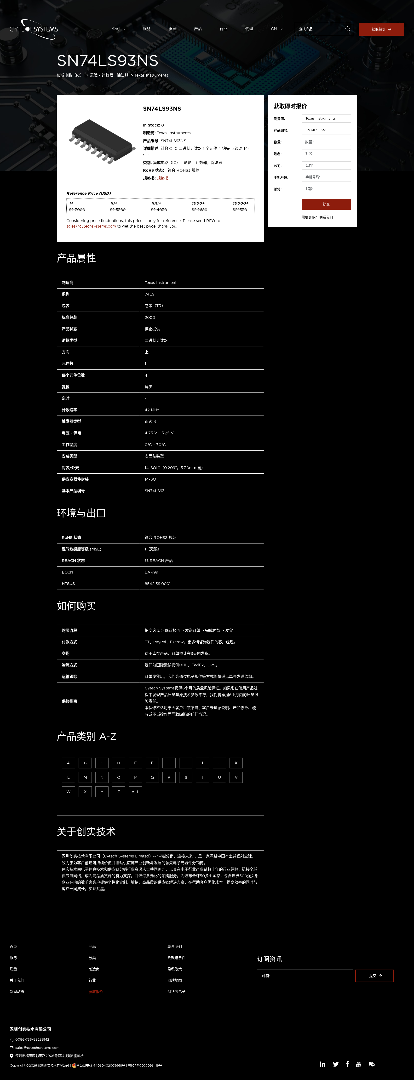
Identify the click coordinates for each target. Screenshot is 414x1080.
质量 (172, 28)
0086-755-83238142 (32, 1039)
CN (274, 28)
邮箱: (278, 189)
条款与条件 (176, 958)
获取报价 (379, 29)
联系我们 (326, 217)
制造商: (279, 119)
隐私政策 (174, 969)
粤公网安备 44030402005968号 (101, 1065)
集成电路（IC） (70, 75)
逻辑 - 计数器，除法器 (109, 75)
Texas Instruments (151, 75)
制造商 (94, 969)
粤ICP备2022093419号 (145, 1065)
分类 (92, 958)
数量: (278, 142)
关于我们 (17, 980)
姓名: (278, 154)
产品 (198, 28)
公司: (278, 166)
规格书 (162, 178)
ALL (135, 792)
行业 (223, 28)
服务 (146, 28)
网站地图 (174, 980)
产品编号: (281, 130)
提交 (326, 204)
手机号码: (281, 177)
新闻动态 (17, 991)
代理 (249, 28)
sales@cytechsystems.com (91, 226)
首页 (13, 946)
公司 (116, 28)
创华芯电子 (176, 991)
